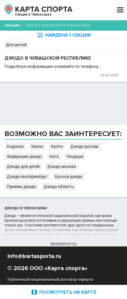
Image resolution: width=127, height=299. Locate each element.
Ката (54, 156)
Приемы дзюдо (21, 186)
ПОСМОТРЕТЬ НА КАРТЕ (63, 292)
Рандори (74, 156)
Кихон (37, 146)
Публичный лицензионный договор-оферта (50, 279)
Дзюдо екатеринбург (27, 176)
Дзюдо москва (61, 166)
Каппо (57, 146)
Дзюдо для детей (23, 166)
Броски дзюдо (68, 176)
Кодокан (15, 146)
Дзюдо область (59, 186)
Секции (12, 25)
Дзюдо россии (84, 146)
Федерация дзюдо (24, 156)
